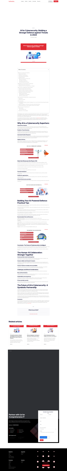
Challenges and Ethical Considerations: (25, 92)
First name (41, 414)
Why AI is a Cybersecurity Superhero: (24, 72)
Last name (50, 414)
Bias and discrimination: (23, 93)
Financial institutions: (23, 79)
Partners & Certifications (12, 467)
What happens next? (23, 109)
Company (22, 1)
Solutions (26, 1)
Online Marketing (11, 456)
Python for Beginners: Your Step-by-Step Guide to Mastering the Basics (29, 104)
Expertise (30, 1)
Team (9, 463)
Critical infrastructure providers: (24, 82)
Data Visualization (11, 457)
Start (9, 454)
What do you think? (22, 99)
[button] (48, 69)
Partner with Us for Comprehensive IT (24, 106)
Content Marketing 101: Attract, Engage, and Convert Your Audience (29, 105)
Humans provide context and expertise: (25, 88)
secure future (29, 303)
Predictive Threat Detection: (23, 75)
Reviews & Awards (11, 468)
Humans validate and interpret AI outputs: (25, 89)
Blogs (9, 464)
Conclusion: (21, 98)
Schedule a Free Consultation (23, 110)
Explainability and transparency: (25, 94)
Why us (10, 462)
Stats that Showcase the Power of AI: (24, 78)
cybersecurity (39, 117)
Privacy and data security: (24, 95)
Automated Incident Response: (23, 76)
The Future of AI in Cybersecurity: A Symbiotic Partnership (27, 97)
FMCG (22, 462)
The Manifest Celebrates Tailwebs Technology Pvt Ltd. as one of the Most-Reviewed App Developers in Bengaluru (34, 102)
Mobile (22, 454)
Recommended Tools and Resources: (24, 84)
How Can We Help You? (43, 427)
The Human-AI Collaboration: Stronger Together (26, 87)
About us (10, 461)
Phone (40, 424)
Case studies (34, 1)
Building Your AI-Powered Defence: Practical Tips (26, 83)
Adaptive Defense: (22, 77)
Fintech (22, 461)
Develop (10, 455)
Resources (38, 1)
